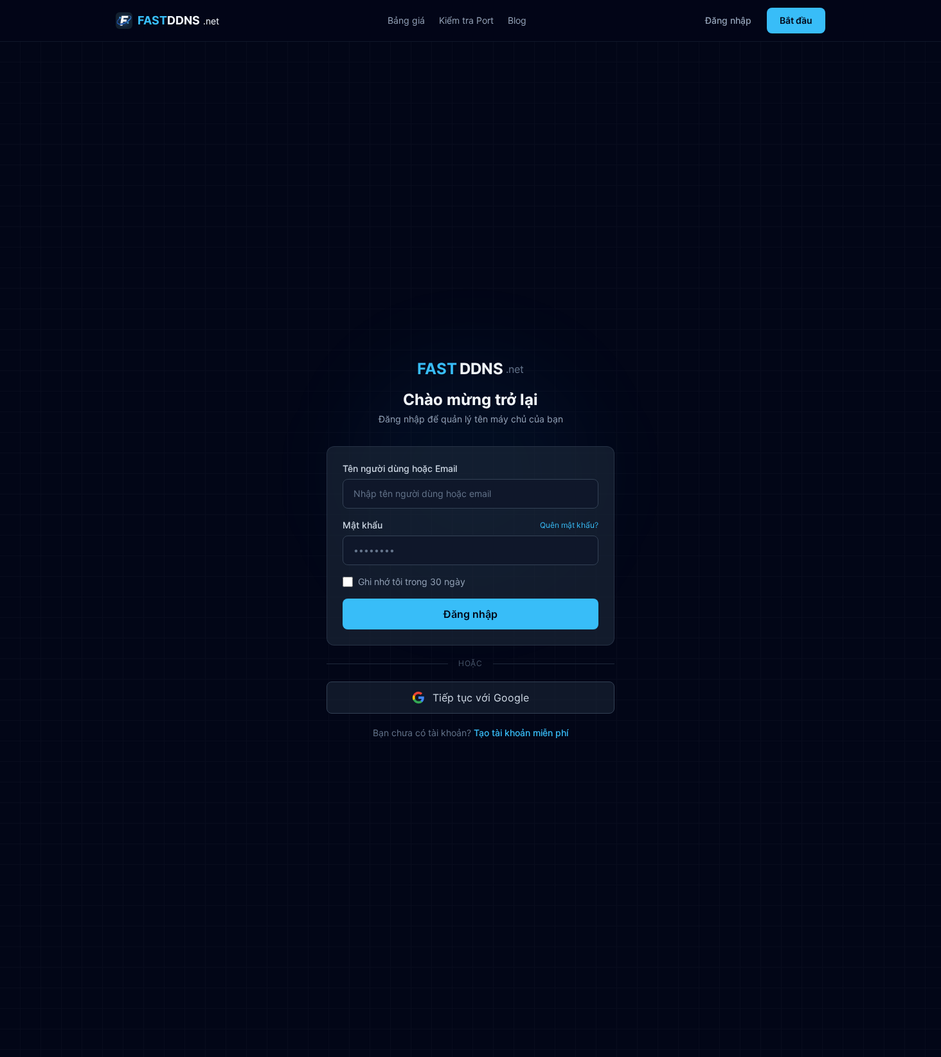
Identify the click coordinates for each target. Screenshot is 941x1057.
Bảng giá (406, 20)
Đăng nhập (728, 20)
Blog (517, 20)
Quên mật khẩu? (569, 525)
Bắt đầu (796, 20)
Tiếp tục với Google (481, 697)
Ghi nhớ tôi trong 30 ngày (411, 581)
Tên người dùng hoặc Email (400, 468)
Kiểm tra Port (466, 20)
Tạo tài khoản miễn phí (521, 732)
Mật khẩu (362, 524)
